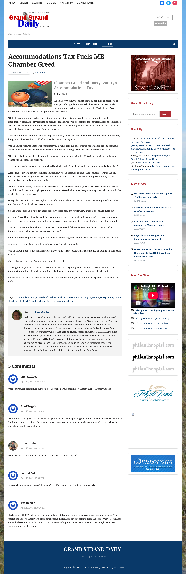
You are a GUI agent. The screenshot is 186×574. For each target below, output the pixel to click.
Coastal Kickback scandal (49, 297)
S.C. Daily (51, 3)
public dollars (66, 301)
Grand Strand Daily (92, 548)
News (77, 44)
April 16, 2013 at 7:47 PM (32, 478)
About (12, 3)
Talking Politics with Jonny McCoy (151, 318)
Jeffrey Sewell (138, 145)
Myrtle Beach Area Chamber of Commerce (36, 301)
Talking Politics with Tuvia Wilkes (151, 323)
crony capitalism (90, 297)
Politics (107, 44)
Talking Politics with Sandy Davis (151, 328)
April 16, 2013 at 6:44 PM (32, 448)
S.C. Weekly (66, 3)
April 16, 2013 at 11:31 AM (33, 411)
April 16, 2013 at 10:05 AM (33, 381)
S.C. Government (85, 3)
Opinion (91, 44)
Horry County (107, 297)
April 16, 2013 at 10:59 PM (33, 507)
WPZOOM (119, 567)
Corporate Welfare (72, 297)
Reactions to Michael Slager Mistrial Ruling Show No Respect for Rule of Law (153, 149)
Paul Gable (40, 72)
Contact (23, 3)
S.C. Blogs (37, 3)
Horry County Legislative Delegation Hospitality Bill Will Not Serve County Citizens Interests (153, 253)
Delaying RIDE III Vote (149, 162)
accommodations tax (24, 297)
